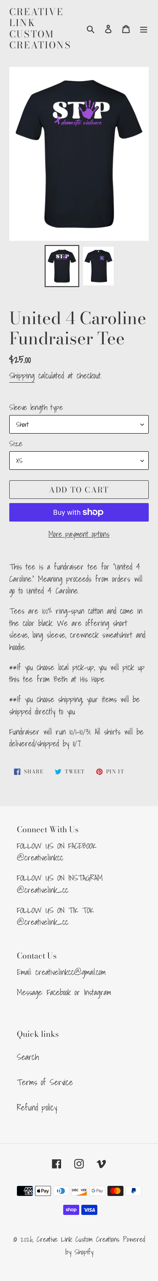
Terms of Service (45, 1082)
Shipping (22, 375)
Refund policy (37, 1107)
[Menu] (144, 28)
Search (28, 1057)
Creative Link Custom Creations (40, 28)
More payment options (79, 534)
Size (15, 443)
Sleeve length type (36, 407)
